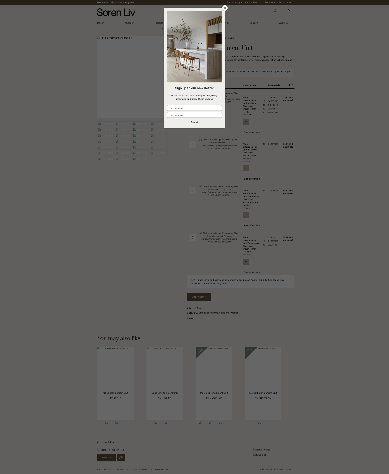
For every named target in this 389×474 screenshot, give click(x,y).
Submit (194, 122)
